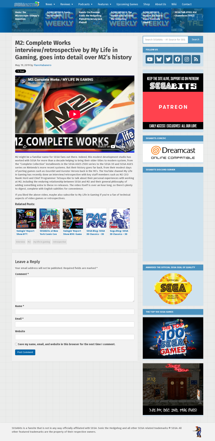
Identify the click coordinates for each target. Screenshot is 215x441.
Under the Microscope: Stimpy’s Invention (27, 15)
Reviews (65, 4)
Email (19, 318)
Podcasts (84, 4)
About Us (160, 4)
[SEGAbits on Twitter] (168, 59)
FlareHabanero (42, 65)
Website (20, 331)
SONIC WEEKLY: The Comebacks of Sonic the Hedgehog (122, 15)
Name (19, 306)
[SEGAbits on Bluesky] (159, 59)
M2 (29, 242)
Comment (22, 274)
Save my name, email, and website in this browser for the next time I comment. (66, 344)
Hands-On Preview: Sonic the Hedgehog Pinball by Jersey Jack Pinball (90, 17)
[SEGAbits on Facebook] (177, 59)
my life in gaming (41, 242)
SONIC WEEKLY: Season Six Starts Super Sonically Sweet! (153, 17)
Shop (146, 4)
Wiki (174, 4)
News (49, 4)
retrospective (59, 242)
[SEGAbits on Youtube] (150, 59)
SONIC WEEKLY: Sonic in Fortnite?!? (58, 14)
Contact (186, 4)
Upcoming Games (127, 4)
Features (103, 4)
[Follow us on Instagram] (187, 59)
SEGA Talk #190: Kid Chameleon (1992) (186, 14)
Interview (20, 242)
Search (195, 39)
